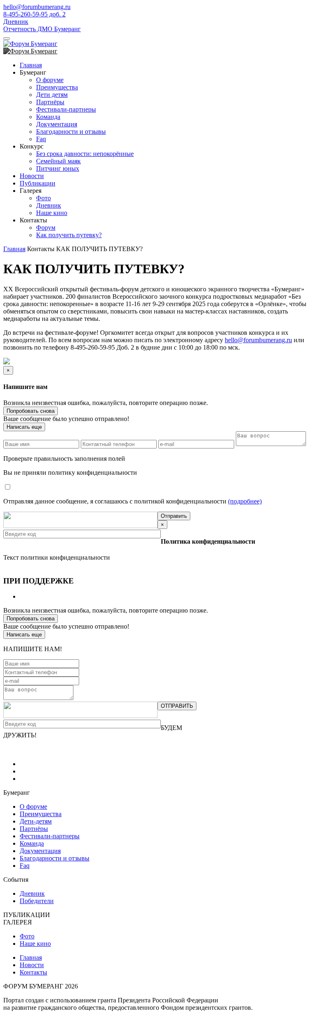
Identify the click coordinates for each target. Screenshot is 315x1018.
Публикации (37, 183)
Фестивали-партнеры (66, 109)
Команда (48, 116)
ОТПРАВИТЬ (177, 706)
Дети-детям (36, 821)
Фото (43, 197)
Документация (56, 124)
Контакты (33, 972)
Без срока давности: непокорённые (85, 153)
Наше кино (51, 212)
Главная (31, 65)
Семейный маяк (58, 161)
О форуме (50, 79)
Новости (32, 175)
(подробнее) (245, 501)
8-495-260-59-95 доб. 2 (34, 14)
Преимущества (57, 87)
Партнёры (50, 101)
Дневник (15, 21)
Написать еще (24, 427)
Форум (45, 227)
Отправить (174, 516)
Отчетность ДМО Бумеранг (42, 28)
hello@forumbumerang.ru (37, 6)
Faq (41, 138)
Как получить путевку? (69, 234)
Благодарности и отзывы (71, 131)
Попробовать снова (31, 411)
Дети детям (52, 94)
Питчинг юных (57, 168)
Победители (37, 900)
